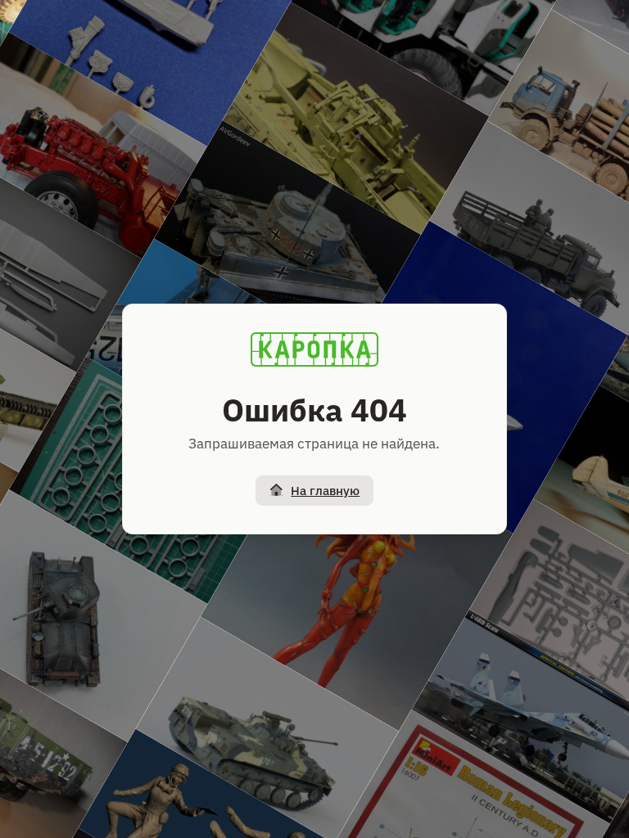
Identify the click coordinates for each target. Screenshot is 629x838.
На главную (325, 490)
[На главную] (314, 349)
